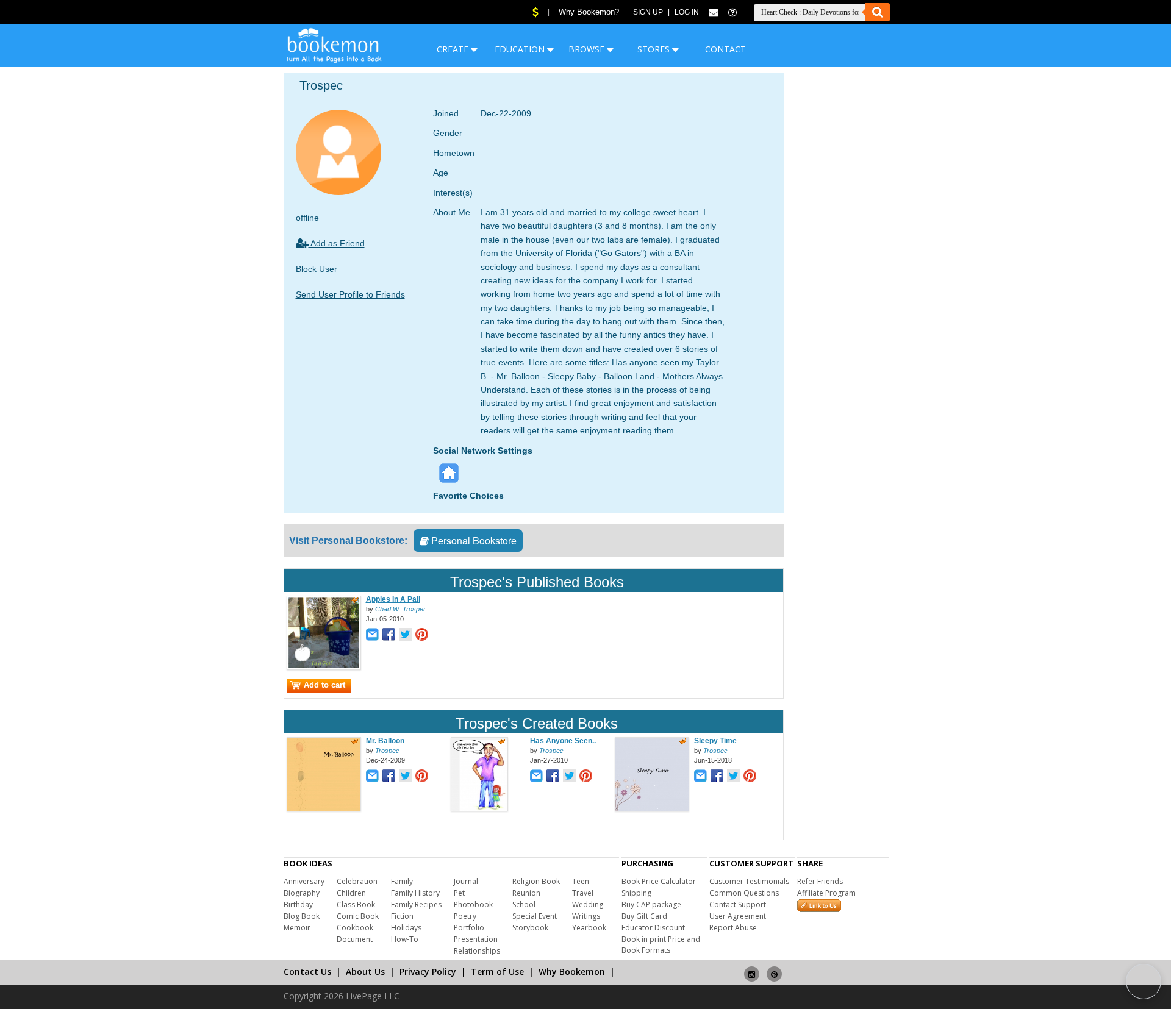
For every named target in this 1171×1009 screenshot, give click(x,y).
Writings (586, 916)
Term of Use (497, 971)
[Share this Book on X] (405, 635)
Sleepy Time (715, 740)
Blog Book (302, 916)
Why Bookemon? (589, 11)
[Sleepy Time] (652, 809)
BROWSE (587, 49)
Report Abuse (733, 927)
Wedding (587, 904)
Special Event (534, 916)
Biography (302, 893)
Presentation (476, 939)
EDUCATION (521, 49)
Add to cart (324, 685)
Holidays (406, 927)
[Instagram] (752, 969)
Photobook (473, 904)
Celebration (357, 881)
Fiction (402, 916)
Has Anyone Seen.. (563, 740)
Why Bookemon (572, 971)
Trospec (387, 750)
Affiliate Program (826, 893)
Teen (580, 881)
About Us (365, 971)
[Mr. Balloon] (324, 809)
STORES (654, 49)
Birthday (298, 904)
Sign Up (648, 12)
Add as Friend (337, 243)
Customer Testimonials (749, 881)
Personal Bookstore (473, 540)
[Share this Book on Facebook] (388, 635)
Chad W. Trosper (400, 609)
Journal (466, 881)
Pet (459, 893)
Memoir (297, 927)
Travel (582, 893)
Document (355, 939)
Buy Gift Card (644, 916)
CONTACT (725, 49)
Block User (316, 269)
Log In (687, 12)
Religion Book (536, 881)
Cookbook (355, 927)
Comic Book (358, 916)
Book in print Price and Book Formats (660, 944)
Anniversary (304, 881)
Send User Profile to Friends (350, 294)
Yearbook (589, 927)
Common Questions (744, 893)
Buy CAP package (651, 904)
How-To (404, 939)
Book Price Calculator (658, 881)
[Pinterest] (774, 969)
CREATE (454, 49)
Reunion (526, 893)
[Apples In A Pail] (324, 667)
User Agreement (737, 916)
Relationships (477, 951)
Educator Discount (653, 927)
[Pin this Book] (421, 635)
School (523, 904)
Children (351, 893)
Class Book (356, 904)
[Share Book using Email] (372, 635)
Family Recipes (416, 904)
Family (402, 881)
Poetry (465, 916)
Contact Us (307, 971)
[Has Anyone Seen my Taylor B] (479, 809)
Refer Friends (820, 881)
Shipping (636, 893)
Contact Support (737, 904)
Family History (415, 893)
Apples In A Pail (393, 599)
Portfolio (469, 927)
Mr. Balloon (385, 740)
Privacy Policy (427, 971)
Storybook (530, 927)
